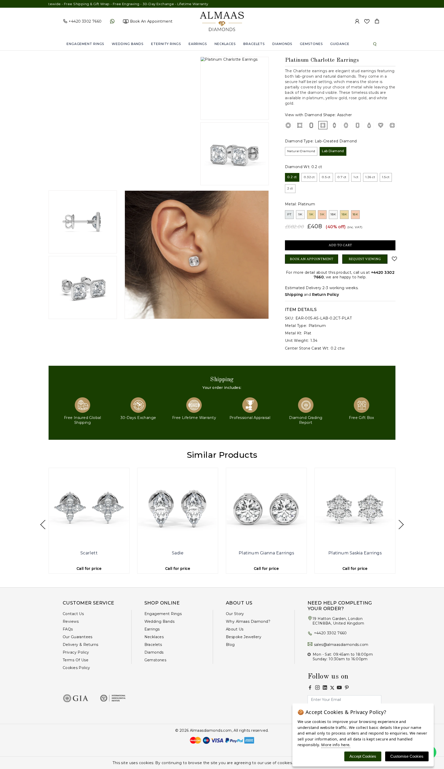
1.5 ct (386, 177)
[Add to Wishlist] (393, 258)
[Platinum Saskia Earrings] (355, 508)
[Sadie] (177, 508)
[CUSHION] (392, 125)
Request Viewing (365, 259)
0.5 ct (326, 177)
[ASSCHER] (322, 125)
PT (289, 214)
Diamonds (282, 44)
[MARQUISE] (334, 125)
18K (333, 214)
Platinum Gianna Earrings (266, 553)
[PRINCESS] (299, 125)
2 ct (290, 188)
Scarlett (89, 553)
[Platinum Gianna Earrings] (266, 508)
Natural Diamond (301, 151)
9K (300, 214)
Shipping (294, 294)
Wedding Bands (127, 44)
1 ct (356, 177)
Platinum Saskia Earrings (355, 553)
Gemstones (311, 44)
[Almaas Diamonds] (222, 21)
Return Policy (325, 294)
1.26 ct (370, 177)
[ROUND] (288, 125)
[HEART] (380, 125)
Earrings (198, 44)
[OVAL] (345, 125)
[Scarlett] (89, 508)
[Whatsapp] (112, 21)
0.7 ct (342, 177)
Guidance (339, 44)
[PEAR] (369, 125)
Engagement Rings (85, 44)
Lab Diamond (333, 151)
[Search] (374, 44)
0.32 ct (309, 177)
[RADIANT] (357, 125)
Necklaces (225, 44)
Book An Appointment (311, 259)
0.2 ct (292, 177)
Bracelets (254, 44)
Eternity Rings (166, 44)
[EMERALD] (311, 125)
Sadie (177, 553)
